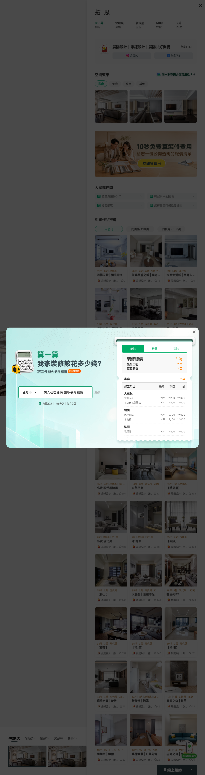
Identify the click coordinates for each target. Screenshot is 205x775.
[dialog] (102, 388)
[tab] (133, 349)
